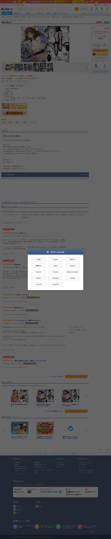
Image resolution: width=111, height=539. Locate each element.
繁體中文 (38, 266)
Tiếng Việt (55, 284)
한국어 (55, 266)
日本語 (39, 259)
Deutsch (38, 272)
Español (72, 266)
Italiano (38, 278)
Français (55, 272)
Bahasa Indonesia (72, 272)
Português (55, 278)
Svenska (72, 278)
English (55, 259)
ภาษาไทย (38, 284)
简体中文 (72, 259)
